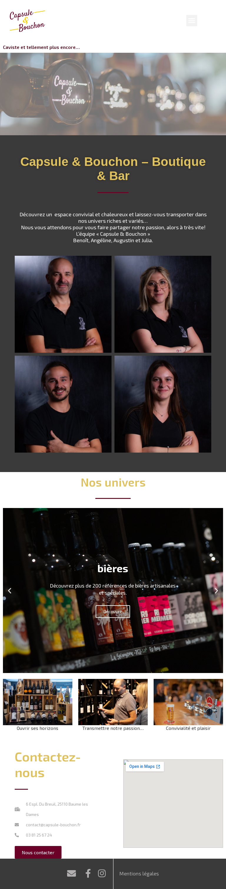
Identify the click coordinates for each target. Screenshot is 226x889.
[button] (191, 20)
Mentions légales (139, 873)
